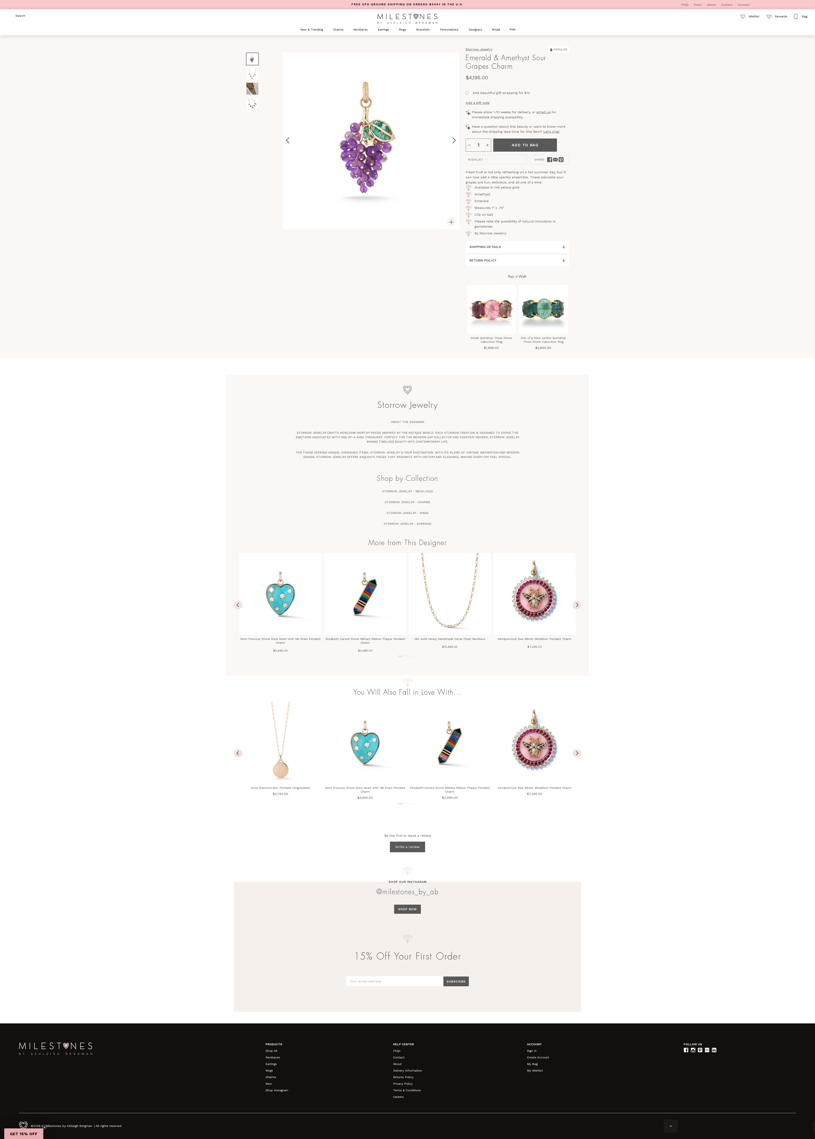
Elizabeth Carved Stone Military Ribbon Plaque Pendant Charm (365, 640)
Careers (398, 1096)
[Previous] (238, 605)
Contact (727, 4)
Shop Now (407, 909)
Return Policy (482, 260)
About (712, 4)
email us (544, 112)
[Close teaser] (44, 1127)
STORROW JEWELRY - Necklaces (407, 491)
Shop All (271, 1050)
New (269, 1083)
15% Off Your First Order (407, 956)
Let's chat (551, 132)
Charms (271, 1077)
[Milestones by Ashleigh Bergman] (407, 18)
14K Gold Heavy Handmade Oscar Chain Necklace (450, 639)
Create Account (538, 1057)
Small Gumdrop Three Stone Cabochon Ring (491, 339)
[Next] (577, 605)
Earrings (271, 1064)
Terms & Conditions (407, 1090)
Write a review (407, 847)
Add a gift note (478, 103)
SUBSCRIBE (456, 981)
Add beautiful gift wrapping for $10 (501, 93)
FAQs (685, 4)
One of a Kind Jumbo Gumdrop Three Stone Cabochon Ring (543, 339)
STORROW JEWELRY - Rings (407, 513)
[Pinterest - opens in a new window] (561, 159)
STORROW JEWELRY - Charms (407, 502)
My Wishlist (535, 1070)
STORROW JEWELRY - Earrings (407, 523)
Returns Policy (403, 1077)
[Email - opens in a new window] (555, 159)
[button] (23, 1133)
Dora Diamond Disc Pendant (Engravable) (280, 787)
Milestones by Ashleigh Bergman (69, 1126)
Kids (512, 29)
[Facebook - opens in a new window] (549, 159)
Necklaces (273, 1057)
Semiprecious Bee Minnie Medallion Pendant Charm (534, 639)
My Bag (532, 1064)
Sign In (532, 1050)
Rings (269, 1070)
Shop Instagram (277, 1090)
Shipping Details (485, 247)
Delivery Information (407, 1070)
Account (744, 4)
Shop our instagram (408, 881)
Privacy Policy (403, 1083)
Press (698, 4)
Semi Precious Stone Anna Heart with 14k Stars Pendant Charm (280, 640)
